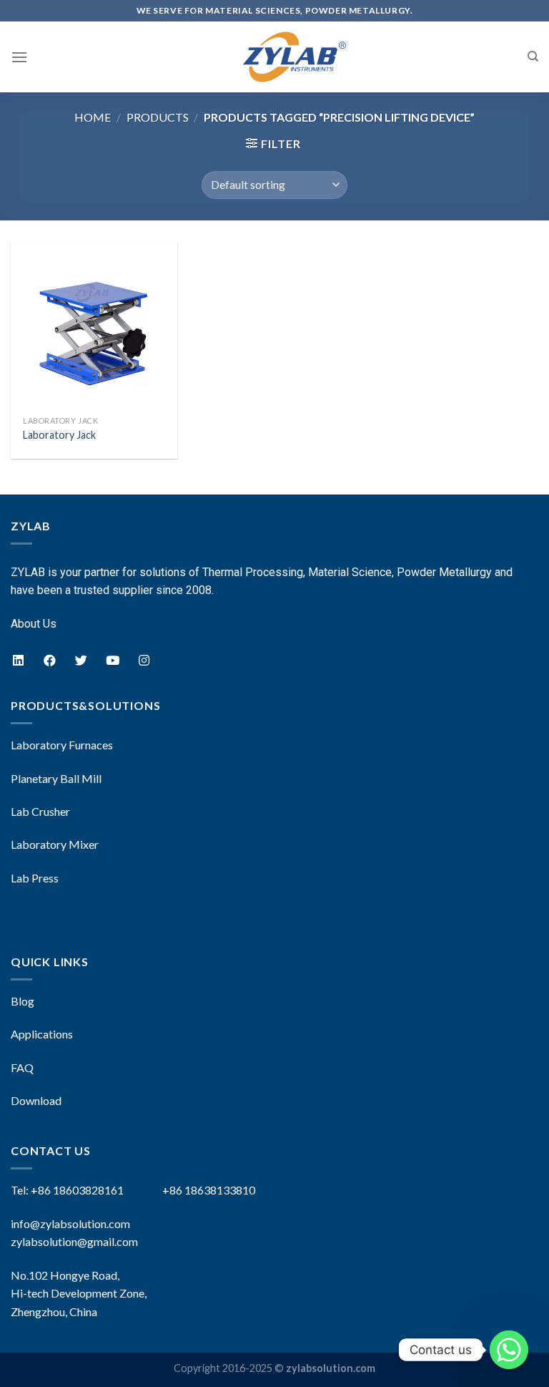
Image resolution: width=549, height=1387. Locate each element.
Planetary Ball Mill (56, 778)
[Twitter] (81, 660)
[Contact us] (509, 1349)
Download (36, 1100)
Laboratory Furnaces (62, 744)
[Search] (533, 56)
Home (92, 117)
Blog (22, 1001)
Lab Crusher (40, 811)
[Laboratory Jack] (94, 325)
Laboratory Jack (59, 435)
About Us (33, 624)
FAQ (22, 1067)
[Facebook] (49, 660)
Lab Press (35, 878)
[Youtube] (112, 660)
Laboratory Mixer (55, 844)
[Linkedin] (18, 660)
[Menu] (19, 56)
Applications (42, 1034)
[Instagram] (144, 660)
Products (158, 117)
